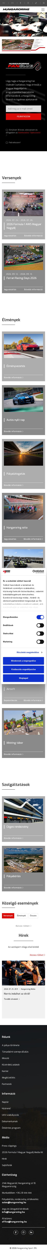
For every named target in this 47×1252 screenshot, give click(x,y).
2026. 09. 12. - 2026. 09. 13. (19, 274)
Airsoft (11, 689)
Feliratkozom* (14, 142)
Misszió (5, 1058)
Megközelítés (8, 1077)
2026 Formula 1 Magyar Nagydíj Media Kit (22, 1152)
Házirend (6, 1108)
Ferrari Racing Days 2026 (22, 278)
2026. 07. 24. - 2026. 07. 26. (19, 220)
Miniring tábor (15, 743)
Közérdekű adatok (11, 1064)
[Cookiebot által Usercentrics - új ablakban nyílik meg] (33, 571)
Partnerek (7, 1084)
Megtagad (23, 678)
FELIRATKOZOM (23, 116)
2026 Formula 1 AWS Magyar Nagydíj (24, 226)
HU (4, 3)
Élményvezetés (16, 366)
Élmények (21, 915)
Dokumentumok (10, 1121)
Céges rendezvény (17, 827)
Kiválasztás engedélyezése (23, 669)
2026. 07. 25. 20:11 (34, 989)
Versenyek (8, 915)
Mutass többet (23, 926)
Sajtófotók (7, 1165)
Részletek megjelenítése (28, 652)
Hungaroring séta (17, 527)
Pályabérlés (14, 876)
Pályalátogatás (16, 474)
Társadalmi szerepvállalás (15, 1051)
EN (12, 3)
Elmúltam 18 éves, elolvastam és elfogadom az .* (23, 133)
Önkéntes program (11, 1128)
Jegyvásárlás (10, 235)
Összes (33, 915)
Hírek (4, 1158)
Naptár (5, 1102)
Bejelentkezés (10, 700)
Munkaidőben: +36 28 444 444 (17, 1192)
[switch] (40, 625)
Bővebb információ (33, 235)
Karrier (5, 1071)
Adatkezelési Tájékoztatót (29, 132)
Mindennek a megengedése (23, 661)
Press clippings (9, 1145)
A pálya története (10, 1045)
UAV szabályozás (10, 1115)
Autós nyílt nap (16, 420)
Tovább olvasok (34, 999)
